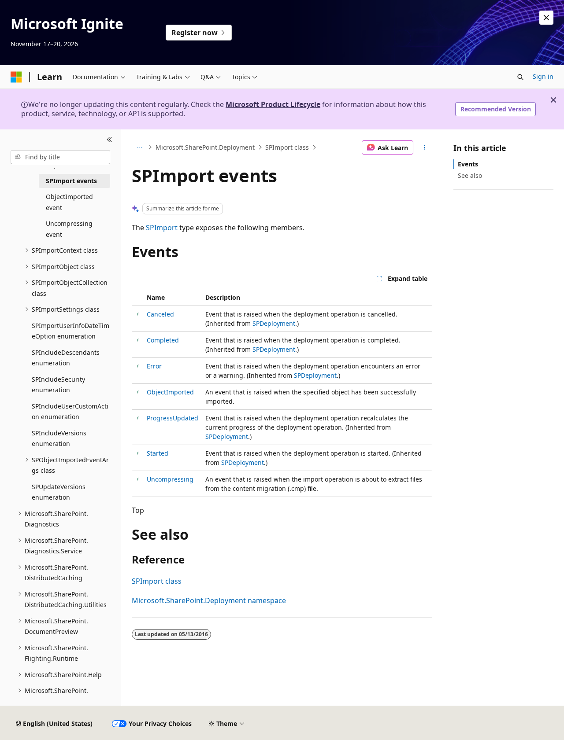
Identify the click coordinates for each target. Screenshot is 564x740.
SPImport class (287, 147)
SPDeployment (273, 323)
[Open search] (520, 77)
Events (468, 164)
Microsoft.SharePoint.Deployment (205, 147)
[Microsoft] (16, 77)
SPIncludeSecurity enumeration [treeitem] (58, 384)
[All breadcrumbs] (139, 147)
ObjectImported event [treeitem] (69, 202)
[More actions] (424, 147)
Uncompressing (170, 479)
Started (157, 453)
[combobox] (60, 157)
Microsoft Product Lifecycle (273, 104)
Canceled (160, 314)
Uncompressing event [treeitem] (69, 229)
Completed (163, 340)
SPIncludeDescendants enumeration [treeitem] (66, 358)
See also (470, 175)
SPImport (162, 227)
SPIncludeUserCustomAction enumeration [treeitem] (70, 411)
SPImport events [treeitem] (71, 181)
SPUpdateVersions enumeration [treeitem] (58, 492)
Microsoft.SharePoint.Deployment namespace (209, 600)
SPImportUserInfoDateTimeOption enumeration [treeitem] (70, 331)
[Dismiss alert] (546, 18)
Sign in (543, 76)
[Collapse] (109, 140)
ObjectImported (170, 392)
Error (154, 366)
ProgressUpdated (172, 418)
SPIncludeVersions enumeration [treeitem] (59, 438)
